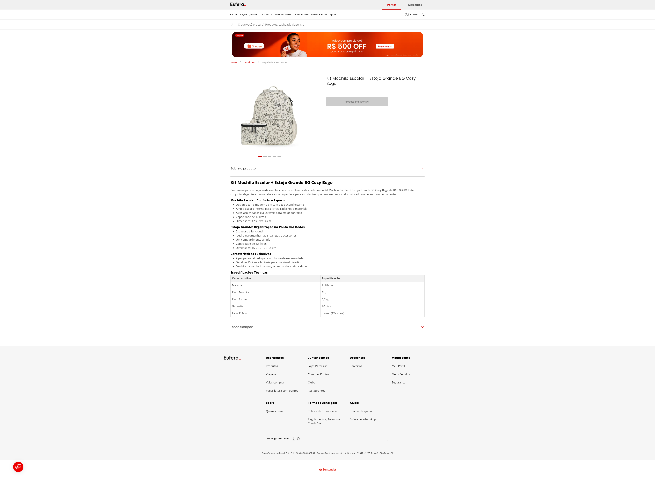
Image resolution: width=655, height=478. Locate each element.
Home (233, 62)
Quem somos (274, 411)
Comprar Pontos (318, 374)
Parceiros (356, 366)
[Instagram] (298, 439)
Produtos (250, 62)
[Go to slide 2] (265, 156)
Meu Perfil (398, 366)
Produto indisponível (357, 101)
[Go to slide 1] (260, 156)
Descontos (415, 5)
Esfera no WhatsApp (363, 419)
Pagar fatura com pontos (282, 391)
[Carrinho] (423, 14)
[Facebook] (294, 439)
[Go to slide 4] (274, 156)
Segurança (398, 382)
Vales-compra (275, 382)
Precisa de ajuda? (361, 411)
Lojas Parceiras (317, 366)
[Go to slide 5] (279, 156)
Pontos (391, 5)
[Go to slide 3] (269, 156)
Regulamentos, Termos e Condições (324, 421)
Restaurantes (316, 391)
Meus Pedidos (401, 374)
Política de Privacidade (322, 411)
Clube (311, 382)
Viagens (271, 374)
